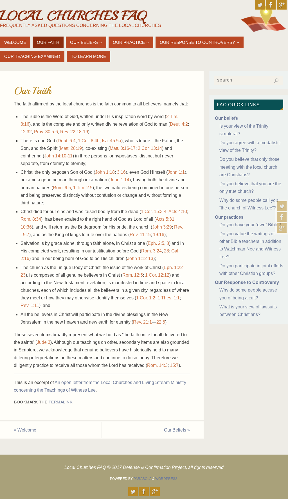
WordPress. (166, 479)
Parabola (142, 479)
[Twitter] (282, 206)
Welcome (25, 430)
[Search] (276, 80)
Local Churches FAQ (73, 15)
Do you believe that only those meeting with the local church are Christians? (249, 167)
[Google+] (282, 228)
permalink (61, 402)
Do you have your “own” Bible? (250, 224)
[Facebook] (282, 217)
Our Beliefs (177, 430)
